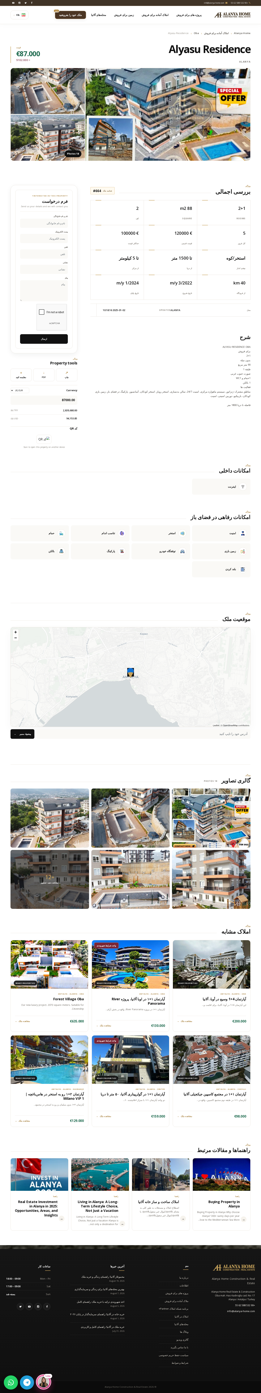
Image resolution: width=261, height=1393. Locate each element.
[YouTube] (13, 3)
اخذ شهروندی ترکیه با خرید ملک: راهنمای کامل (100, 1301)
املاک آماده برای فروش (216, 33)
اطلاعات (184, 1285)
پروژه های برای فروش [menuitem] (189, 15)
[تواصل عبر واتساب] (11, 1382)
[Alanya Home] (234, 1267)
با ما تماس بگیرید (179, 1347)
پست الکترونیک (61, 232)
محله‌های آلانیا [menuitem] (98, 15)
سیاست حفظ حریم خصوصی (173, 1355)
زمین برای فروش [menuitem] (124, 15)
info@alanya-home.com (241, 1311)
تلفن (66, 247)
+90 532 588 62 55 (245, 1305)
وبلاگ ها (184, 1332)
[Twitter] (25, 3)
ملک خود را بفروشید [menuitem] (68, 14)
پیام (66, 278)
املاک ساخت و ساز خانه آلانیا (158, 1201)
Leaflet (216, 725)
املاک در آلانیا (181, 1316)
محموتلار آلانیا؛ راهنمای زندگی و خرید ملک (102, 1276)
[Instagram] (19, 3)
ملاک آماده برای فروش (176, 1301)
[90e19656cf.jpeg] (211, 818)
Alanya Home (242, 33)
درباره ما (183, 1277)
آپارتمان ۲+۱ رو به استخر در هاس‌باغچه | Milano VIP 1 (54, 1096)
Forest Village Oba (68, 999)
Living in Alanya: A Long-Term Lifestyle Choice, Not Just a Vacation (98, 1206)
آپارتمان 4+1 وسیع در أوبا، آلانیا (224, 999)
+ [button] (15, 632)
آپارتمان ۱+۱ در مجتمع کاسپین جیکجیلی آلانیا (215, 1094)
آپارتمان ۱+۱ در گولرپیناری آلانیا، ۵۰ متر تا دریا (133, 1094)
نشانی (65, 262)
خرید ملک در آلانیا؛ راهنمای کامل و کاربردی (102, 1327)
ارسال (44, 339)
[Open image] (168, 114)
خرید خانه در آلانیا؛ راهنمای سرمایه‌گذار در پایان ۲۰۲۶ (97, 1314)
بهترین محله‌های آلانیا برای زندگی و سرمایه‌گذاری (99, 1289)
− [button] (15, 637)
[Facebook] (32, 3)
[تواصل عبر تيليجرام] (27, 1382)
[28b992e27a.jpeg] (130, 879)
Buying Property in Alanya (224, 1203)
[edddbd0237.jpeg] (130, 818)
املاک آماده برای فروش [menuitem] (155, 15)
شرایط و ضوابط (180, 1362)
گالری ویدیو (182, 1339)
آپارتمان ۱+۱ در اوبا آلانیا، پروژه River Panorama (138, 1001)
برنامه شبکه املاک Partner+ (173, 1308)
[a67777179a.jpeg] (211, 879)
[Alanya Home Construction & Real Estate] (232, 14)
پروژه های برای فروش (176, 1293)
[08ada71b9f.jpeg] (50, 818)
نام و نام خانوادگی (60, 216)
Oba (196, 33)
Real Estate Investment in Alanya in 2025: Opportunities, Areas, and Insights (36, 1208)
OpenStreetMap (230, 725)
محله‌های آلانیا (181, 1324)
